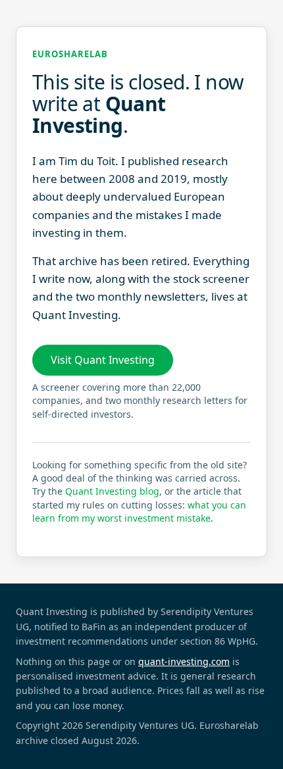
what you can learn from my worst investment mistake (139, 511)
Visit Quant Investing (103, 360)
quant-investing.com (184, 661)
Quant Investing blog (112, 491)
